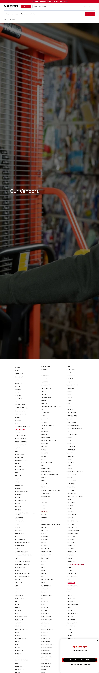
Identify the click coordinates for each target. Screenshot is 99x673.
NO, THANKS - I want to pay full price (80, 664)
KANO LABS (44, 512)
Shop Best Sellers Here (62, 1)
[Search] (85, 6)
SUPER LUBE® (71, 583)
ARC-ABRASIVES (20, 429)
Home (5, 19)
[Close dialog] (97, 641)
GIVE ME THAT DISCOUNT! (79, 660)
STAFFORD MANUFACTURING (76, 564)
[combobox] (59, 6)
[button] (90, 6)
